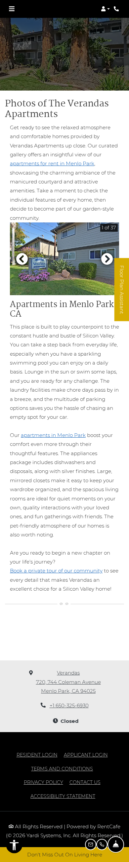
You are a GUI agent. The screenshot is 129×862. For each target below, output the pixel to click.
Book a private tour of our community (56, 571)
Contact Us (85, 782)
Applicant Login (86, 755)
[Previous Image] (22, 259)
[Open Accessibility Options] (14, 846)
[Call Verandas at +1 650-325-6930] (117, 9)
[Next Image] (107, 259)
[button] (105, 9)
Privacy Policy (43, 782)
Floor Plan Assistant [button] (122, 293)
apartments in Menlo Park (53, 435)
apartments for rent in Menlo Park (52, 163)
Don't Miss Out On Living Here (64, 854)
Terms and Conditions (62, 768)
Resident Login (37, 755)
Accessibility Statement (62, 796)
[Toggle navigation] (11, 9)
